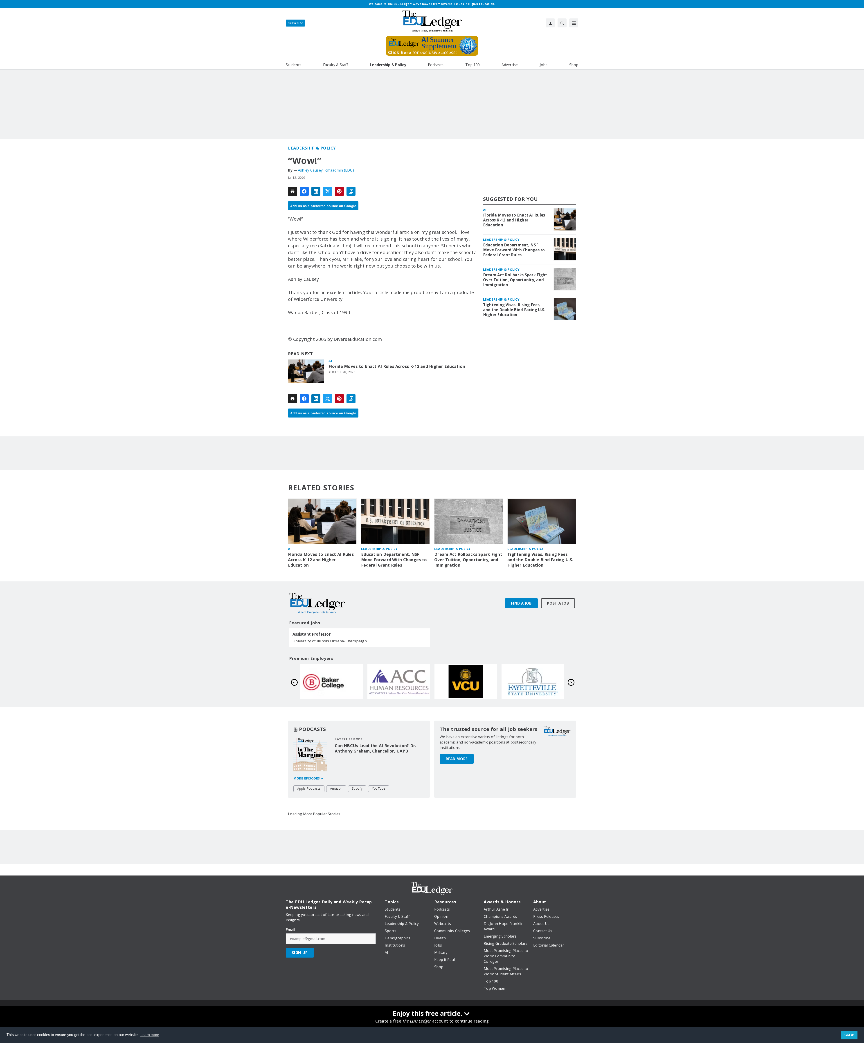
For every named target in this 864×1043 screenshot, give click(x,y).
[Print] (292, 191)
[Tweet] (327, 191)
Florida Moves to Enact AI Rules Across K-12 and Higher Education (396, 366)
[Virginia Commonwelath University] (465, 681)
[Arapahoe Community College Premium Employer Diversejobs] (398, 681)
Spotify (357, 788)
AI (330, 361)
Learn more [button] (149, 1035)
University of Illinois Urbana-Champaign (329, 640)
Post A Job (558, 603)
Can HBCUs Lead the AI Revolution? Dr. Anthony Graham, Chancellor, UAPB (375, 748)
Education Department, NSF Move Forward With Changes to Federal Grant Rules (514, 250)
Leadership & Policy (312, 148)
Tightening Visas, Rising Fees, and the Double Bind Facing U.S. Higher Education (514, 309)
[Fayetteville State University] (533, 681)
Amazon (336, 788)
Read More (457, 758)
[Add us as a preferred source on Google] (351, 191)
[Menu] (573, 22)
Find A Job (521, 603)
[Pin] (339, 191)
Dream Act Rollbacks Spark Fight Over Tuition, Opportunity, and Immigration (515, 279)
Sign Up (300, 952)
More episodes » (308, 778)
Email (290, 929)
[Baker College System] (331, 681)
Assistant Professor (311, 634)
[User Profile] (550, 22)
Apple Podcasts (309, 788)
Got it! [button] (849, 1035)
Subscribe (295, 23)
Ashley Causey (310, 170)
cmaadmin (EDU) (339, 170)
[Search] (562, 22)
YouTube (378, 788)
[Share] (304, 191)
